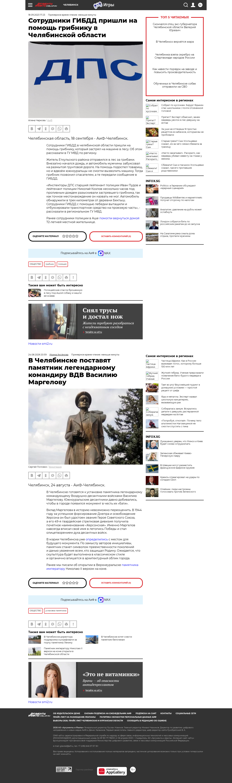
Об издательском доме (66, 713)
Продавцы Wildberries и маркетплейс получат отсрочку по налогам (181, 198)
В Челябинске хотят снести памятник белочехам (116, 638)
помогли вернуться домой (119, 218)
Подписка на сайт (146, 713)
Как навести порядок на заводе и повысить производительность (174, 71)
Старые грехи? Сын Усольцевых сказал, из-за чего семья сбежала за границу (181, 144)
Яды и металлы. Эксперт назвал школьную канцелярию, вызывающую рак (179, 399)
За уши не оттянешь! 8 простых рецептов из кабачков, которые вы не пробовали (182, 132)
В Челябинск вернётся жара (175, 41)
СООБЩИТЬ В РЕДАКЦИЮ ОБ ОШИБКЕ (147, 721)
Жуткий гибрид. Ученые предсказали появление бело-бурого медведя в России (182, 375)
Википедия (55, 466)
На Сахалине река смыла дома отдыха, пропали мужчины (177, 234)
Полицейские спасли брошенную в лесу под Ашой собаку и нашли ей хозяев (63, 293)
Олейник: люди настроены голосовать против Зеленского (178, 490)
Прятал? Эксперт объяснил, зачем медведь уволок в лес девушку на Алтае (180, 120)
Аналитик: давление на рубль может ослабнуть (181, 210)
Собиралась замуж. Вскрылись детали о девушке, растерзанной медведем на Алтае (180, 411)
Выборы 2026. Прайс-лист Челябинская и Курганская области (88, 721)
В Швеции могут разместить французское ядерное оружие (177, 466)
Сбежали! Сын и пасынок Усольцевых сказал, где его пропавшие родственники (182, 168)
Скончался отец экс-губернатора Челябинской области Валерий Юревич (175, 27)
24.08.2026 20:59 (37, 354)
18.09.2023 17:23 (36, 14)
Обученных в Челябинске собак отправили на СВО (175, 85)
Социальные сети (186, 713)
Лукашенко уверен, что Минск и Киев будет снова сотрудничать (181, 442)
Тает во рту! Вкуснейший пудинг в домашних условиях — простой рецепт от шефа (180, 387)
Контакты (165, 713)
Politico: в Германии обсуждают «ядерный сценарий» (178, 186)
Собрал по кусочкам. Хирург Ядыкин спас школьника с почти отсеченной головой (182, 108)
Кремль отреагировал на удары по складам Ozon (180, 478)
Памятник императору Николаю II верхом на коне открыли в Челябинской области (63, 651)
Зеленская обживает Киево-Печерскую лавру (176, 454)
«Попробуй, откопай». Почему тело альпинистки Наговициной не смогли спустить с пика (181, 423)
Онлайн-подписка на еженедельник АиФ (107, 713)
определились (97, 539)
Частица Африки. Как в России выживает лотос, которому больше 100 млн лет (181, 363)
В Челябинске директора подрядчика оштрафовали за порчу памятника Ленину (60, 639)
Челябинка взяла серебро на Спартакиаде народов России (175, 56)
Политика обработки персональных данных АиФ (128, 717)
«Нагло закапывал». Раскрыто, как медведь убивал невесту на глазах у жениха (181, 156)
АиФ (49, 120)
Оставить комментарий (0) (116, 236)
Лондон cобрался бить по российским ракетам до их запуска (180, 222)
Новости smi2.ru (40, 343)
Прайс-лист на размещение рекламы (74, 717)
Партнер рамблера (84, 769)
